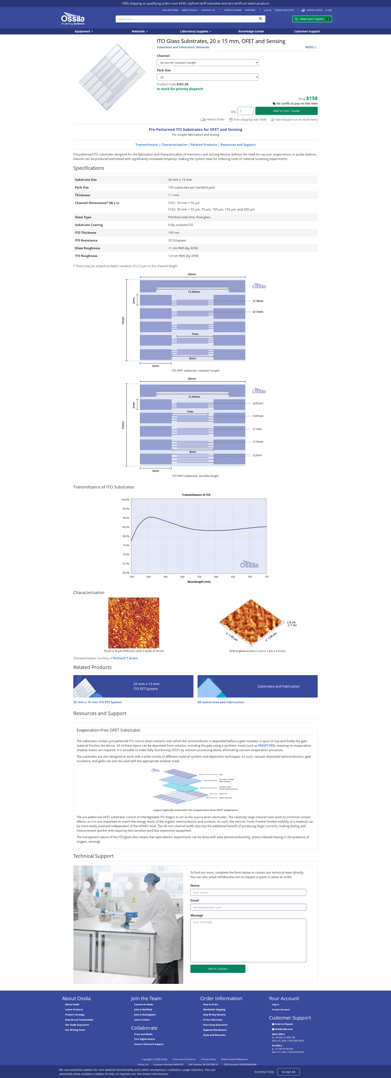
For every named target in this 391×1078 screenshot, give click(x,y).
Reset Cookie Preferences (234, 1059)
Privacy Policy (208, 1059)
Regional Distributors (215, 1029)
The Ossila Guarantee (77, 1024)
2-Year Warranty (212, 1019)
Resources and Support (238, 144)
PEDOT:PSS (266, 745)
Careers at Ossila (143, 1004)
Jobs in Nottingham (145, 1014)
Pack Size (164, 70)
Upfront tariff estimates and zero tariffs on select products (228, 3)
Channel (163, 56)
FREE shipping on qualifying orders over (154, 3)
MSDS (309, 47)
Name (195, 885)
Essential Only (264, 1072)
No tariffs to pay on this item (297, 103)
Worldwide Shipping (214, 1009)
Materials (139, 31)
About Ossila (190, 10)
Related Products (204, 144)
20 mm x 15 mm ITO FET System (97, 702)
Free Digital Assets (144, 1039)
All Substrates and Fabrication (221, 702)
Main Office (278, 1034)
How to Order (232, 10)
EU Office (277, 1045)
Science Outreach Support (149, 1044)
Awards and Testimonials (79, 1019)
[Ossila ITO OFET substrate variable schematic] (195, 319)
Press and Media (143, 1034)
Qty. (234, 111)
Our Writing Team (75, 1029)
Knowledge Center (251, 31)
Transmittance (146, 144)
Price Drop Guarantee (215, 1024)
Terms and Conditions (184, 1059)
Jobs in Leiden (142, 1019)
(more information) (155, 1074)
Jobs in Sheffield (143, 1009)
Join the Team (170, 10)
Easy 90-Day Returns (214, 1014)
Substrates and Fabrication (176, 47)
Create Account (284, 10)
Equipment (83, 31)
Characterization (174, 144)
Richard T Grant (125, 658)
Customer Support (307, 31)
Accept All (288, 1072)
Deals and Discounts (214, 1034)
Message (196, 915)
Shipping (250, 10)
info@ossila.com (284, 1029)
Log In (267, 10)
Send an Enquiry (284, 1023)
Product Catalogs (74, 1014)
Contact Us (208, 10)
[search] (260, 18)
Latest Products (74, 1009)
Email (194, 900)
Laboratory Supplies (194, 31)
